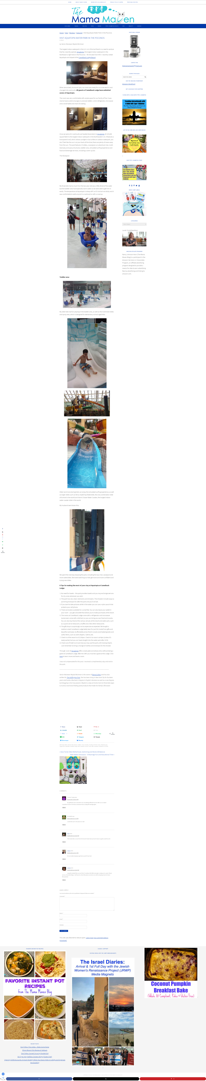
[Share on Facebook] (2, 528)
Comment (62, 896)
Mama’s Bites (96, 674)
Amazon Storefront (128, 84)
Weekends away (104, 744)
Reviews (72, 33)
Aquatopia (80, 52)
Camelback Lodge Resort (87, 57)
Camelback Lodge (73, 746)
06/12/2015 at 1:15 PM (72, 818)
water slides (91, 746)
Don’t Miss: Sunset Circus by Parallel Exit (34, 1053)
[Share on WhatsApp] (2, 544)
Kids (66, 33)
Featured (79, 33)
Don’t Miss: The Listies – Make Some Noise (34, 1047)
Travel (83, 744)
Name (61, 913)
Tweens (99, 744)
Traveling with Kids (93, 744)
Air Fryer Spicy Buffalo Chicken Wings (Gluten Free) (35, 1057)
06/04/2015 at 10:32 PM (73, 870)
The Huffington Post (73, 677)
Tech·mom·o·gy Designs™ (116, 1075)
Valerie (69, 868)
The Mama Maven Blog (103, 14)
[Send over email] (2, 541)
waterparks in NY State (103, 746)
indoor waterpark (80, 746)
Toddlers (79, 744)
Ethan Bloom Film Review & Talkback (34, 1050)
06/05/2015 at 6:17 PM (72, 853)
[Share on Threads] (2, 548)
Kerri (68, 833)
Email (61, 919)
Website (62, 925)
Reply (64, 807)
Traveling (87, 744)
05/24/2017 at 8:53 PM (72, 799)
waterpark (96, 746)
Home (62, 33)
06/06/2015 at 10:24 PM (73, 835)
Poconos (86, 746)
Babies (66, 744)
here (61, 656)
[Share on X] (2, 532)
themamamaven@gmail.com (132, 66)
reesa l (69, 850)
